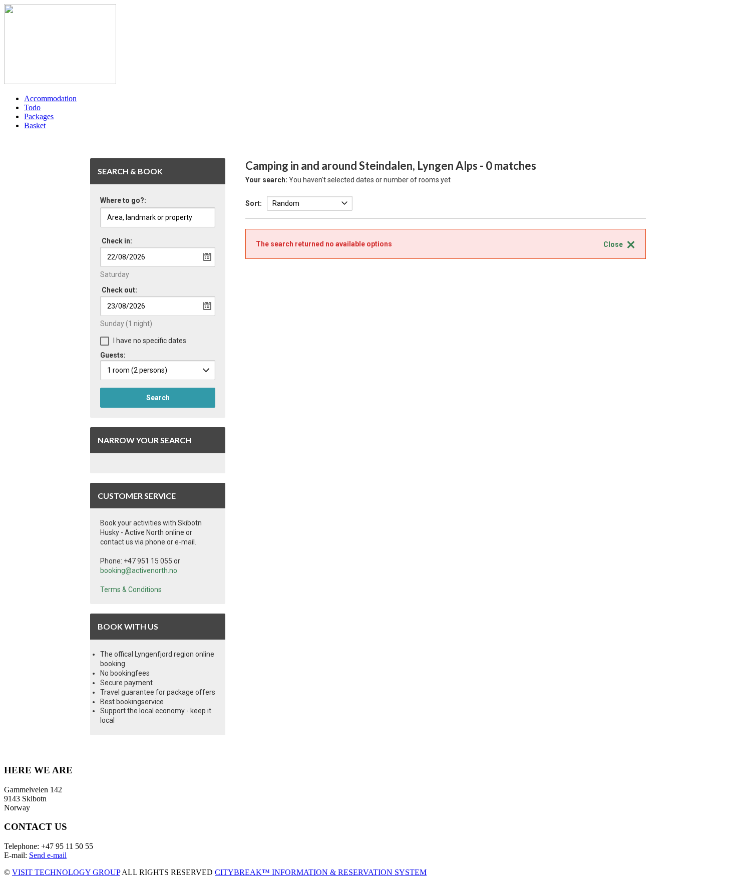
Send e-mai (47, 855)
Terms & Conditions (131, 589)
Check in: (117, 241)
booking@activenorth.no (138, 570)
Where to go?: (123, 200)
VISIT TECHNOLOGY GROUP (66, 872)
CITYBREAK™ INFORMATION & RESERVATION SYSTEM (321, 872)
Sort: (253, 203)
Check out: (119, 290)
